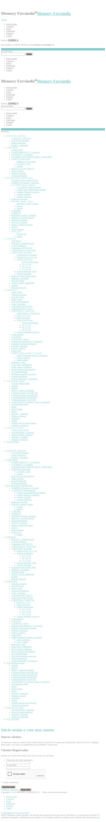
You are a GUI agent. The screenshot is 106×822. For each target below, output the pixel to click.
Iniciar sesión (11, 24)
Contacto (10, 26)
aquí (98, 817)
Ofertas (4, 20)
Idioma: (4, 40)
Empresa (9, 33)
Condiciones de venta (10, 813)
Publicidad (10, 31)
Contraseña (11, 765)
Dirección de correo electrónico (19, 760)
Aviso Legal (24, 813)
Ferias (8, 29)
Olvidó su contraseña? (10, 790)
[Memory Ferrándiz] (53, 13)
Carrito (9, 36)
